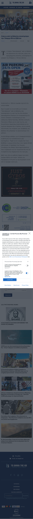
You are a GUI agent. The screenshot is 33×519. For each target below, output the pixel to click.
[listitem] (16, 261)
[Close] (30, 233)
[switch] (27, 265)
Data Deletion (8, 285)
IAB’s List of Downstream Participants (18, 256)
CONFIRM (10, 279)
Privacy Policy (25, 285)
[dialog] (16, 259)
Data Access (16, 285)
